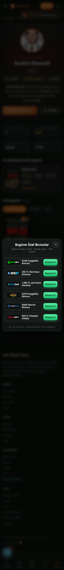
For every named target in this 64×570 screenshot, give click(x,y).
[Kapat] (56, 245)
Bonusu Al (50, 262)
